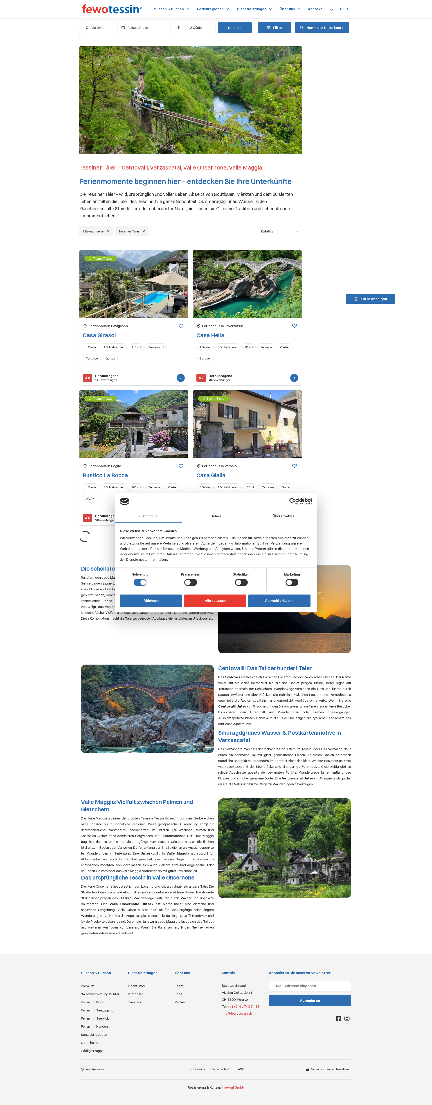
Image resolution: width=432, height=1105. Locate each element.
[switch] (190, 582)
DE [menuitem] (342, 9)
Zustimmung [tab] (149, 516)
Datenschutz (221, 1069)
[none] (344, 8)
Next (179, 288)
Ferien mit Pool (92, 1002)
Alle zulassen (215, 601)
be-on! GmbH (234, 1087)
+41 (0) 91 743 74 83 (243, 1006)
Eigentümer (136, 986)
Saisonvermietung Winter (100, 994)
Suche (233, 27)
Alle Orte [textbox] (96, 27)
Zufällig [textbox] (267, 231)
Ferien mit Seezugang (97, 1010)
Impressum (196, 1069)
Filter (277, 27)
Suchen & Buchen (169, 9)
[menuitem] (344, 8)
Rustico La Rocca (105, 475)
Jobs (178, 994)
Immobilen (136, 994)
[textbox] (324, 27)
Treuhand (135, 1002)
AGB (241, 1069)
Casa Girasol (99, 335)
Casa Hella (210, 335)
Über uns (287, 9)
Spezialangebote (94, 1034)
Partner (180, 1002)
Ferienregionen (210, 9)
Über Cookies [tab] (283, 516)
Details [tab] (216, 516)
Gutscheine (89, 1042)
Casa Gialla (211, 475)
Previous (88, 288)
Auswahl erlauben (279, 601)
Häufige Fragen (92, 1051)
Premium (87, 986)
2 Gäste (196, 27)
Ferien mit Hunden (94, 1026)
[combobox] (98, 27)
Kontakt (315, 9)
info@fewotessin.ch (237, 1013)
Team (179, 986)
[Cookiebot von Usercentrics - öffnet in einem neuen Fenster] (292, 501)
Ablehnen (151, 601)
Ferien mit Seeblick (95, 1018)
